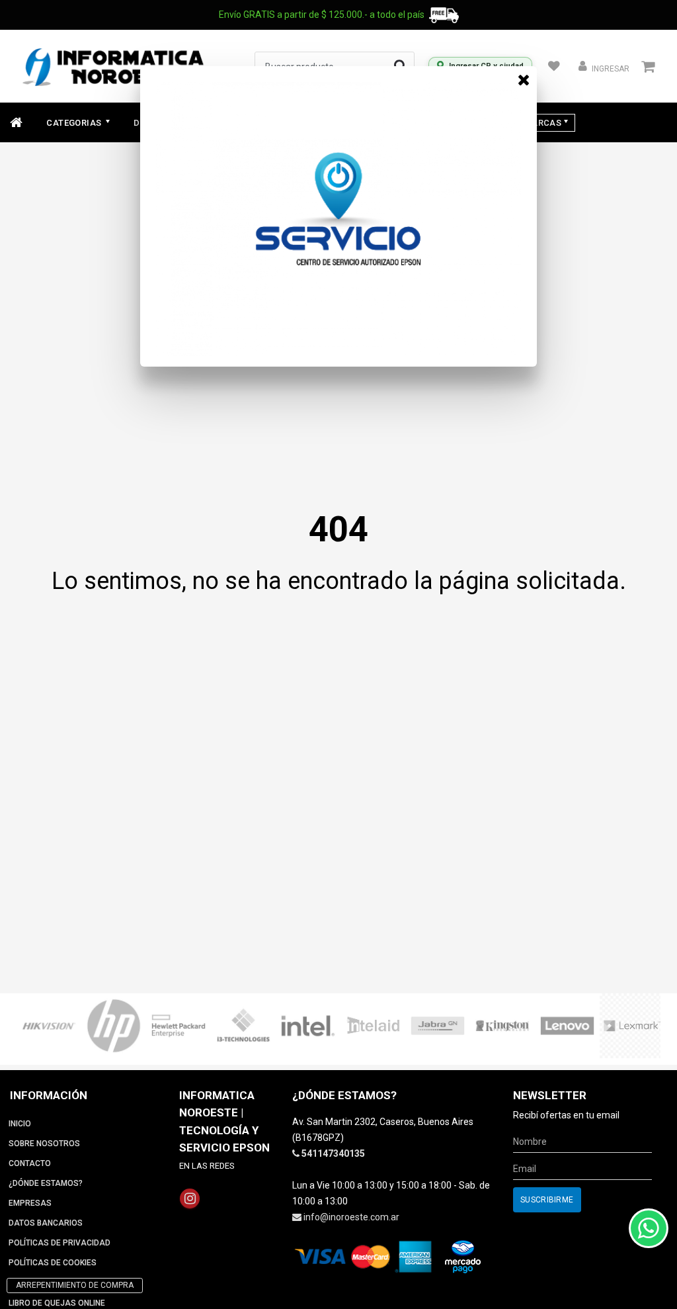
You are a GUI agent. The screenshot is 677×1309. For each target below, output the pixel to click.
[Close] (523, 79)
